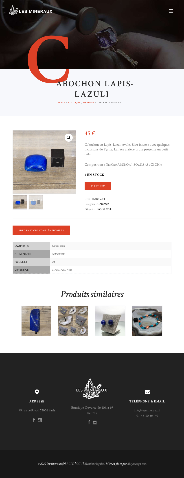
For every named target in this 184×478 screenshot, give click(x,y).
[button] (69, 138)
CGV (79, 464)
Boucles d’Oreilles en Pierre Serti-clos (73, 316)
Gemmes (88, 102)
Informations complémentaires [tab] (41, 230)
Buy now (99, 186)
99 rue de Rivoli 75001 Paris (37, 410)
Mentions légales (94, 464)
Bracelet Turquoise (147, 316)
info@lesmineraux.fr (147, 410)
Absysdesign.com (137, 464)
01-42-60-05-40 (147, 416)
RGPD (70, 464)
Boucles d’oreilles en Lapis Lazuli (110, 316)
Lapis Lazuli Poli (36, 316)
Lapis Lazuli (104, 209)
